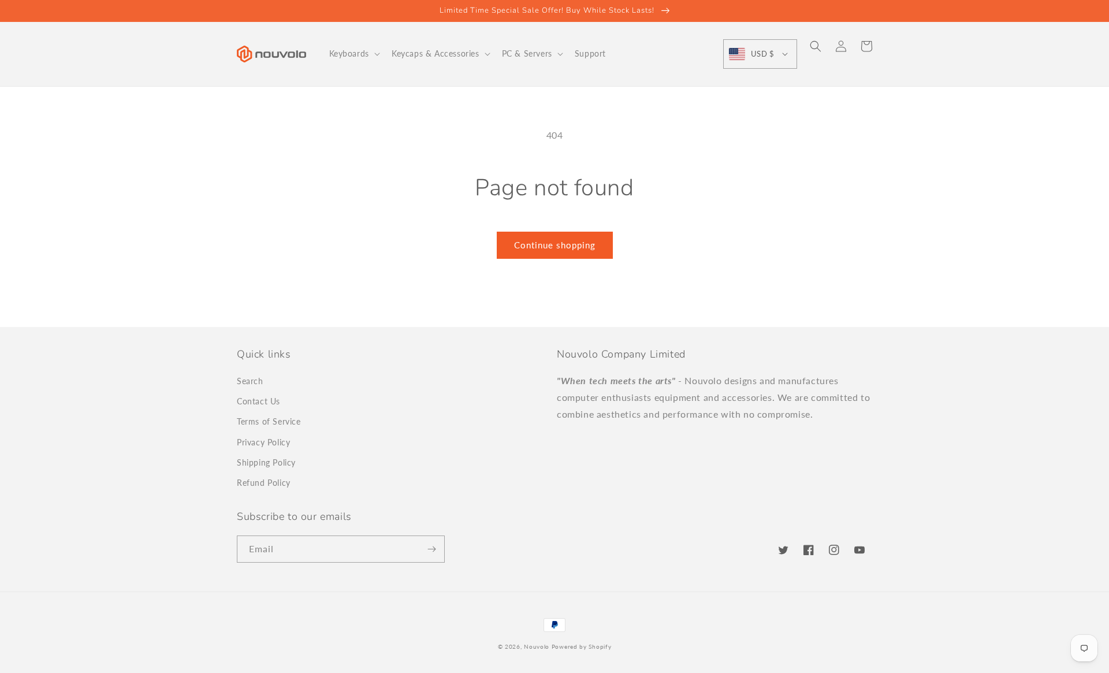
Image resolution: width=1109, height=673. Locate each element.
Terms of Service (269, 421)
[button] (353, 54)
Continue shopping (555, 245)
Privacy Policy (263, 442)
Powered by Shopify (582, 646)
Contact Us (258, 401)
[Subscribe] (431, 549)
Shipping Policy (266, 462)
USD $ (762, 53)
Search (250, 381)
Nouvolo (536, 646)
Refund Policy (264, 483)
